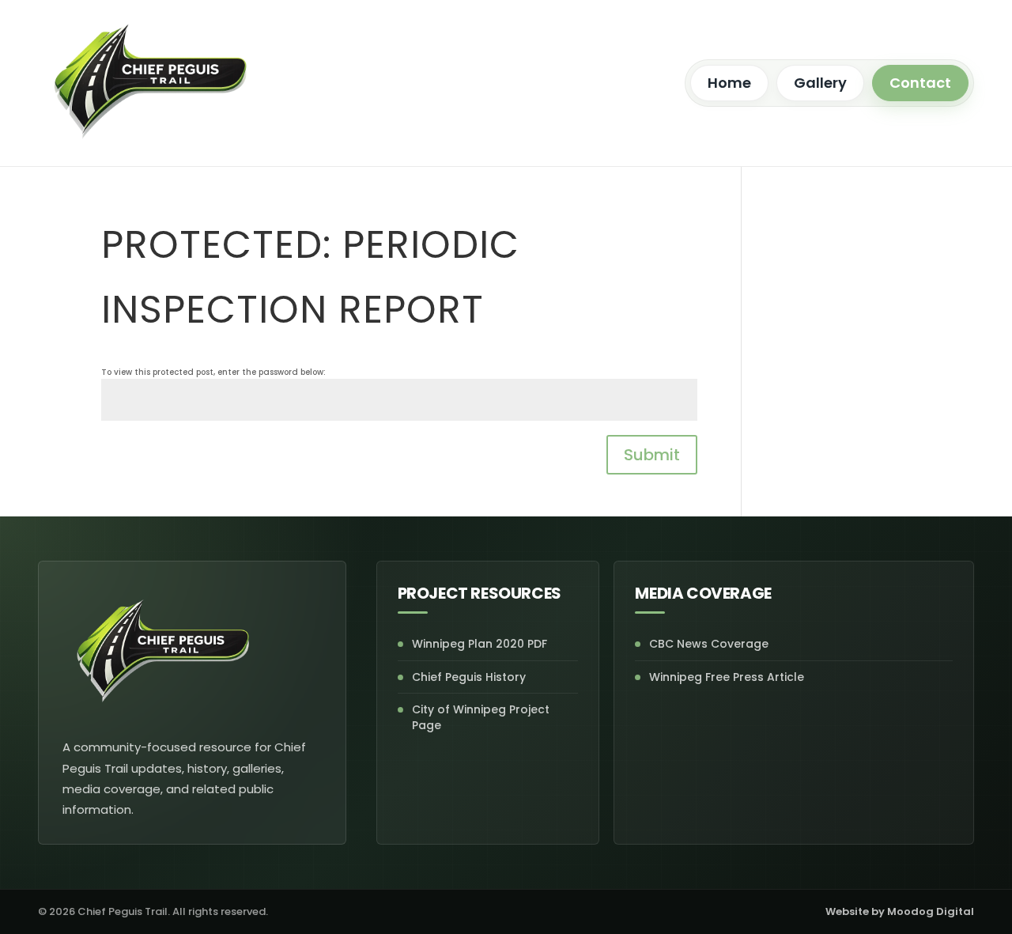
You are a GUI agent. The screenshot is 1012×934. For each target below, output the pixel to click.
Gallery (820, 83)
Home (729, 83)
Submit (652, 455)
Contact (920, 83)
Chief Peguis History (469, 677)
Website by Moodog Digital (899, 911)
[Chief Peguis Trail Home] (150, 83)
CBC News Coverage (708, 644)
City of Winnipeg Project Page (480, 717)
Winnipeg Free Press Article (726, 677)
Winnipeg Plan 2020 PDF (479, 644)
